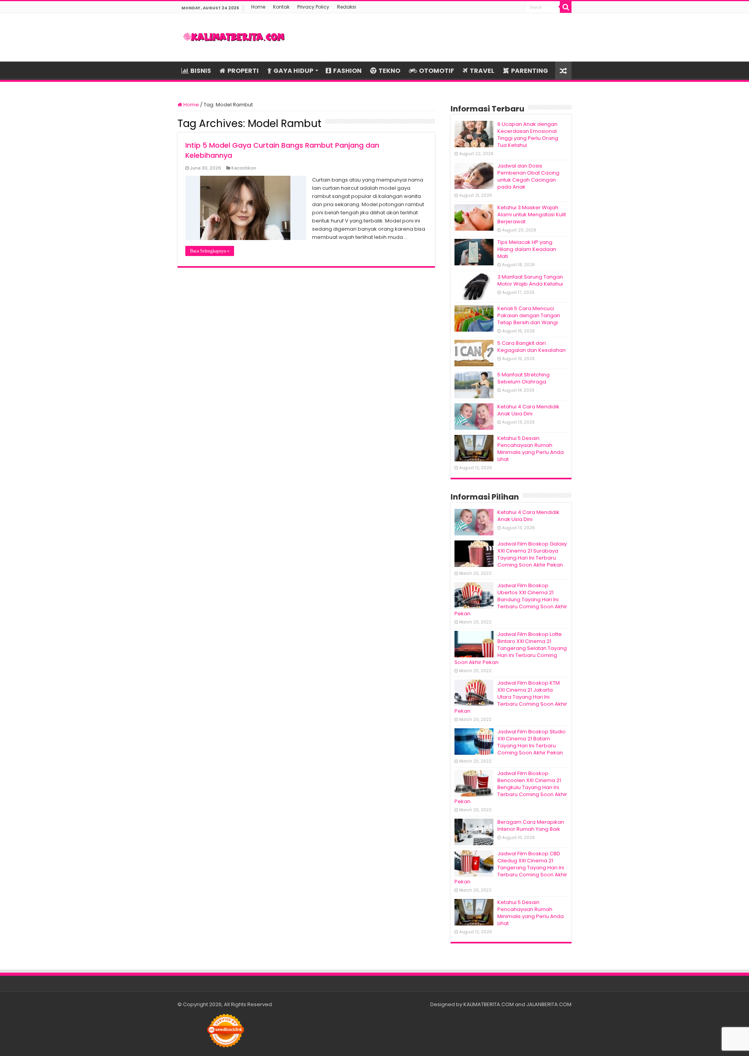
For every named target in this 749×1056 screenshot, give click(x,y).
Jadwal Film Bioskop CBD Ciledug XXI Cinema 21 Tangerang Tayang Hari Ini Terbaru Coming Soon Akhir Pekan (510, 867)
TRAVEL (482, 70)
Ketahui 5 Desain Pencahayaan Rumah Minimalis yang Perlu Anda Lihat (530, 448)
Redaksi (346, 7)
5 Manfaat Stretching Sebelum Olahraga (523, 378)
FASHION (347, 70)
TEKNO (389, 70)
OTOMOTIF (436, 70)
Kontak (281, 7)
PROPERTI (243, 70)
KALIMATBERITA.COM (488, 1004)
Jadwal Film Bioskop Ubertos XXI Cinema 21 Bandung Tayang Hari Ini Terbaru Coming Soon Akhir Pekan (510, 599)
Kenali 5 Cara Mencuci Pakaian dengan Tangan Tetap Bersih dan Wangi (528, 315)
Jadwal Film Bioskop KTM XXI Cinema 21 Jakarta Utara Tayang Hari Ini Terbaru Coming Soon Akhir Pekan (510, 697)
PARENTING (529, 70)
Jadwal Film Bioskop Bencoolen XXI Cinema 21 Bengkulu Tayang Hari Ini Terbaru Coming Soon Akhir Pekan (510, 787)
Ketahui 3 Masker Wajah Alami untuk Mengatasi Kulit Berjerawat (531, 214)
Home (258, 7)
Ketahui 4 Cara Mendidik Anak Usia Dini (528, 410)
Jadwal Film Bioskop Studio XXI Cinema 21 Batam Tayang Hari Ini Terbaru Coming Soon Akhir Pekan (531, 742)
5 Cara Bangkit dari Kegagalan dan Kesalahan (531, 346)
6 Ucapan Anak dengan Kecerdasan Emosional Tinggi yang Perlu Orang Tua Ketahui (527, 134)
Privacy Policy (313, 7)
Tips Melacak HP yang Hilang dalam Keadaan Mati (526, 249)
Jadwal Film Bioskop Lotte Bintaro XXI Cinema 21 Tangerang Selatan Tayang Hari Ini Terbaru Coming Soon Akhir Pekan (510, 648)
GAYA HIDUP (293, 70)
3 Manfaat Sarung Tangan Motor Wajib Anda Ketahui (530, 280)
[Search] (566, 7)
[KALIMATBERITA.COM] (234, 37)
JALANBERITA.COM (549, 1004)
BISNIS (200, 70)
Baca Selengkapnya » (209, 251)
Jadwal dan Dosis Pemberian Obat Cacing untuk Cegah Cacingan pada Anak (528, 176)
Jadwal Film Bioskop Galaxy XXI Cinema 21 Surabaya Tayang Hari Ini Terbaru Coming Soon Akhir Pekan (532, 554)
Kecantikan (243, 168)
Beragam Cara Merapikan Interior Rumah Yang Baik (530, 825)
